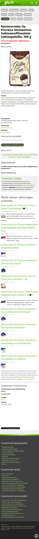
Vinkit (11, 15)
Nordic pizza (5, 475)
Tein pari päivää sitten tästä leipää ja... (13, 504)
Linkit (20, 19)
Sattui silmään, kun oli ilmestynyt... (12, 502)
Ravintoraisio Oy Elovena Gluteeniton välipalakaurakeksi (19, 246)
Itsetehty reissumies (8, 447)
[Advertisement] (19, 112)
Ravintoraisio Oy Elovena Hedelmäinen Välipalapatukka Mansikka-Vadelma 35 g (19, 227)
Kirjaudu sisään (11, 178)
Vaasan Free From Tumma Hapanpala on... (14, 500)
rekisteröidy (26, 185)
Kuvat (13, 19)
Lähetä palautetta (16, 528)
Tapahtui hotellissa (7, 453)
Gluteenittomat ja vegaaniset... (11, 479)
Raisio (6, 250)
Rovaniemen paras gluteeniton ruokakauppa (15, 483)
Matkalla (27, 15)
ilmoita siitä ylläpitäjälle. (28, 379)
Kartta (4, 15)
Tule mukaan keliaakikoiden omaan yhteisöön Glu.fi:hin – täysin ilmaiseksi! (19, 156)
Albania (4, 464)
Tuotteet (5, 19)
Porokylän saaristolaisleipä (9, 449)
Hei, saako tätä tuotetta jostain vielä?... (13, 517)
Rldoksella (5, 456)
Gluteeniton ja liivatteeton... (10, 477)
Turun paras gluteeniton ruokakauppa (13, 485)
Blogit (31, 10)
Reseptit (19, 15)
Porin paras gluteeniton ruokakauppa (12, 489)
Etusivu (4, 10)
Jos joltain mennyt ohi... (8, 515)
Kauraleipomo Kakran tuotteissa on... (12, 513)
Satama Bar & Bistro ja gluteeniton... (12, 481)
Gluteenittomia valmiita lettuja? (11, 462)
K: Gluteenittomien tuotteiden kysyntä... (13, 451)
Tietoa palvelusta (5, 526)
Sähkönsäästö (25, 528)
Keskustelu (14, 10)
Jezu (6, 233)
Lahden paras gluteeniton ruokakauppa (13, 490)
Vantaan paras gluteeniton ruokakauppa (13, 487)
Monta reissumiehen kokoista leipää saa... (14, 506)
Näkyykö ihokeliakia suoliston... (11, 458)
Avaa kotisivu (5, 132)
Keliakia (23, 10)
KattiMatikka (8, 211)
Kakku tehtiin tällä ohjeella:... (10, 508)
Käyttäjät (28, 19)
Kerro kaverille (26, 526)
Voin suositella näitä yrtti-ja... (10, 511)
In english (8, 528)
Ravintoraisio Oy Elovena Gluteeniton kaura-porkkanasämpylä (19, 326)
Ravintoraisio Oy (6, 128)
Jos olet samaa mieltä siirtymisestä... (12, 509)
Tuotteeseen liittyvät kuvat (12, 145)
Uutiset (12, 526)
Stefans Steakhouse (8, 474)
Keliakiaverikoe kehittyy (8, 455)
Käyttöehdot (18, 526)
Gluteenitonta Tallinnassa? (9, 460)
